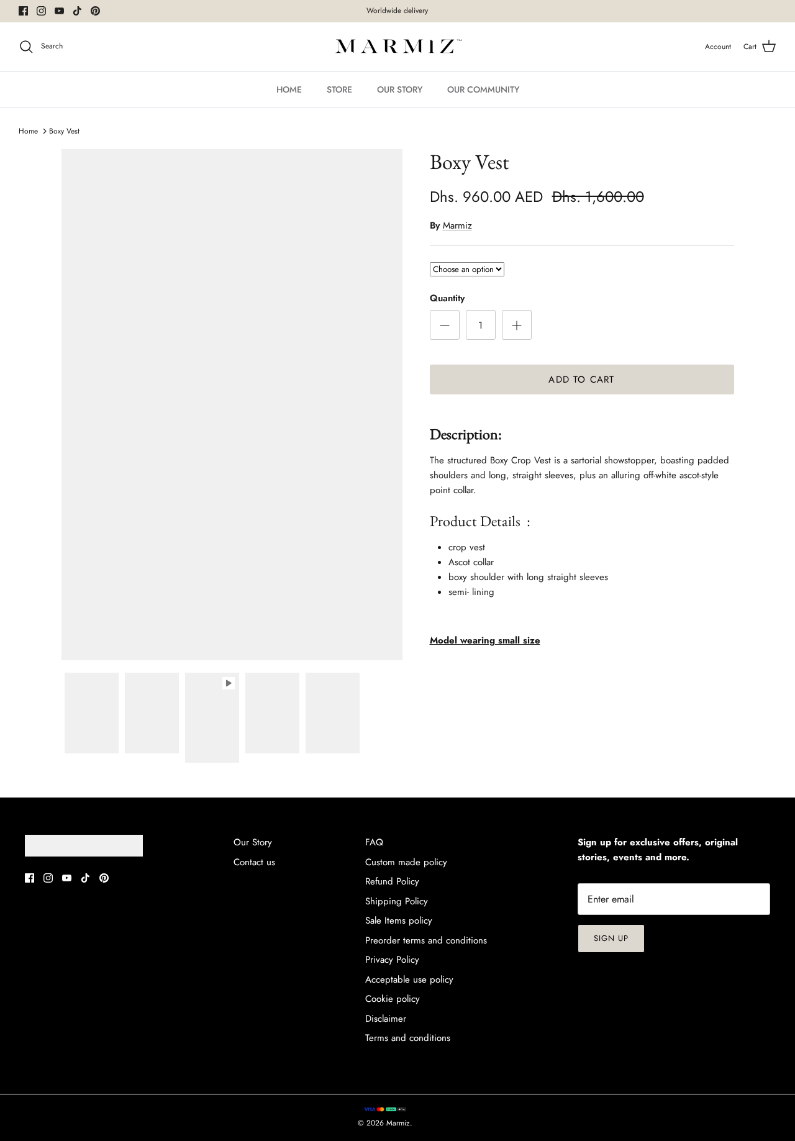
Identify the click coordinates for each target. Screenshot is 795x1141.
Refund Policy (392, 881)
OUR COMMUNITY (483, 89)
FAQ (374, 842)
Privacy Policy (392, 959)
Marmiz (457, 225)
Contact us (254, 862)
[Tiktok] (77, 11)
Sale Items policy (398, 920)
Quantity (447, 298)
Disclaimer (385, 1018)
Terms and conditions (407, 1038)
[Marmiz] (398, 47)
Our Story (253, 842)
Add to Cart (581, 379)
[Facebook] (23, 11)
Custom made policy (406, 862)
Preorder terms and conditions (426, 940)
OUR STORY (399, 89)
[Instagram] (41, 11)
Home (28, 131)
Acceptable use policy (409, 979)
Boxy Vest (64, 131)
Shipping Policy (396, 901)
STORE (339, 89)
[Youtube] (59, 11)
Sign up (611, 938)
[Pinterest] (95, 11)
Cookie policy (392, 999)
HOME (289, 89)
